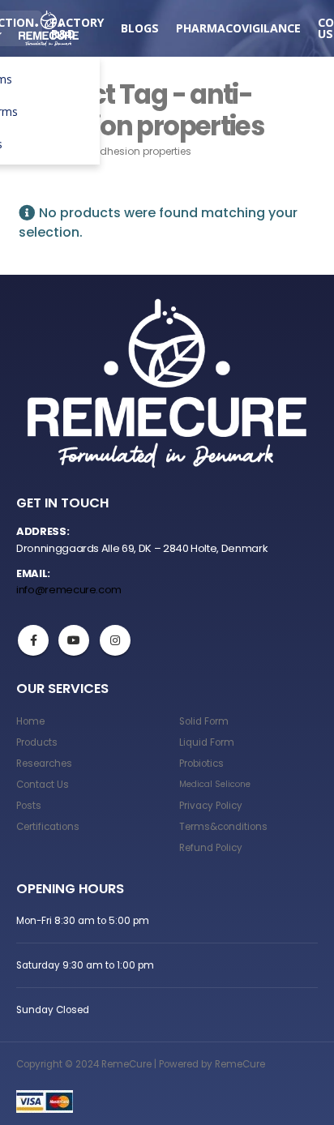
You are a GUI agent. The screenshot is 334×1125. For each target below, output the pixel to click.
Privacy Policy (210, 805)
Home (30, 721)
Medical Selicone (214, 784)
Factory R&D (77, 28)
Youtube (73, 640)
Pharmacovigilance (238, 28)
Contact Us (42, 784)
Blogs (140, 28)
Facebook (33, 640)
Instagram (115, 640)
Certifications (47, 826)
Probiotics (201, 763)
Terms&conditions (223, 826)
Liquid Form (206, 742)
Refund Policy (210, 847)
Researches (44, 763)
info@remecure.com (69, 589)
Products (37, 742)
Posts (28, 805)
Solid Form (204, 721)
